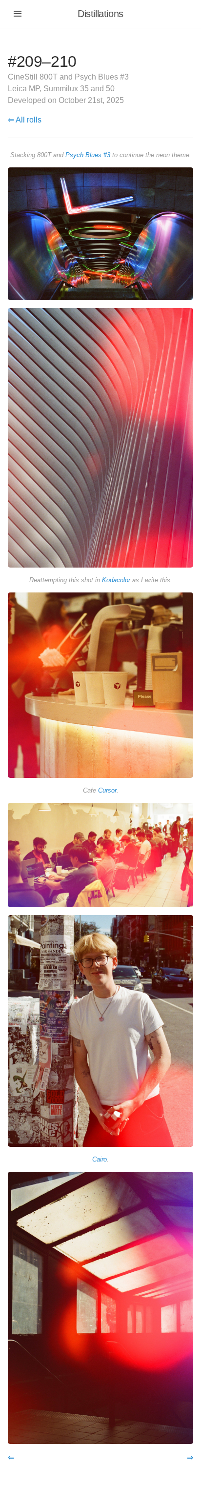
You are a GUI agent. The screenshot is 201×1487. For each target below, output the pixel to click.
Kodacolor (116, 580)
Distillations (100, 13)
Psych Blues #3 (87, 155)
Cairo (99, 1159)
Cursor (107, 790)
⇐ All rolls (24, 120)
